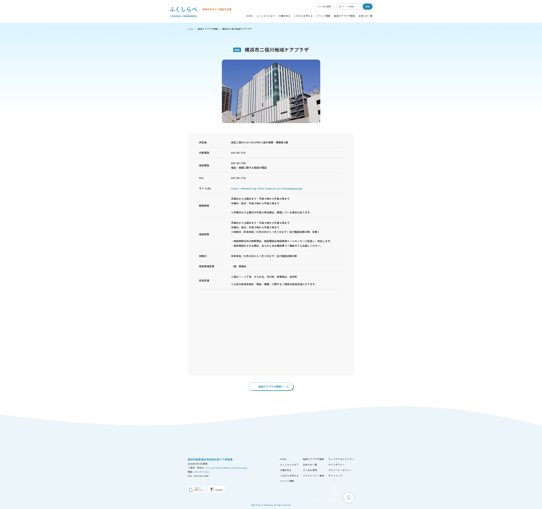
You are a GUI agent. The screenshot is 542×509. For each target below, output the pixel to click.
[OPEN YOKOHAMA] (215, 489)
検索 (368, 6)
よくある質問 (325, 6)
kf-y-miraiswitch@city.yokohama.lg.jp (227, 467)
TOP (348, 499)
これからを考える (303, 16)
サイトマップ (335, 475)
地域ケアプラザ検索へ (271, 386)
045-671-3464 (201, 471)
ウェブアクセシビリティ (341, 459)
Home (191, 28)
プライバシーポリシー (340, 470)
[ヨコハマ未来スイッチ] (196, 489)
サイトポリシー (336, 464)
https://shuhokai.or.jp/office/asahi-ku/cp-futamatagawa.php (266, 188)
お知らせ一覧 (366, 16)
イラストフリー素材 (313, 475)
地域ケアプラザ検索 (344, 16)
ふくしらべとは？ (265, 16)
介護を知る (284, 16)
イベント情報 (323, 16)
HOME (249, 16)
